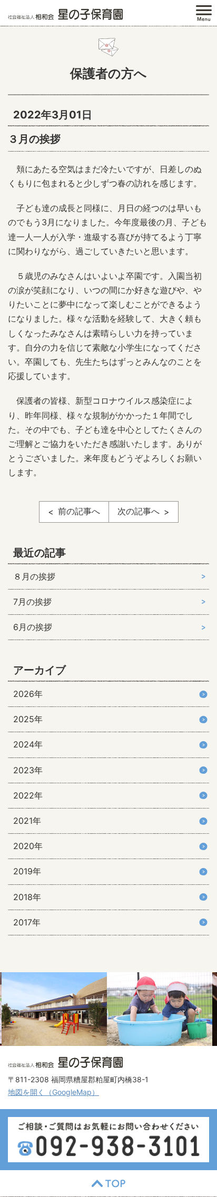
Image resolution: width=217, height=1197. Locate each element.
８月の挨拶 (34, 576)
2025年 (28, 719)
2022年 (28, 795)
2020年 (28, 846)
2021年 (27, 820)
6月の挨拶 (32, 627)
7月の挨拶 (32, 601)
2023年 (28, 770)
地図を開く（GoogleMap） (53, 1092)
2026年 (28, 694)
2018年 (27, 897)
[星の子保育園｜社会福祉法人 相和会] (65, 13)
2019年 (27, 871)
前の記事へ (79, 511)
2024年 (28, 744)
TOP (108, 1183)
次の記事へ (138, 511)
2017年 (27, 922)
